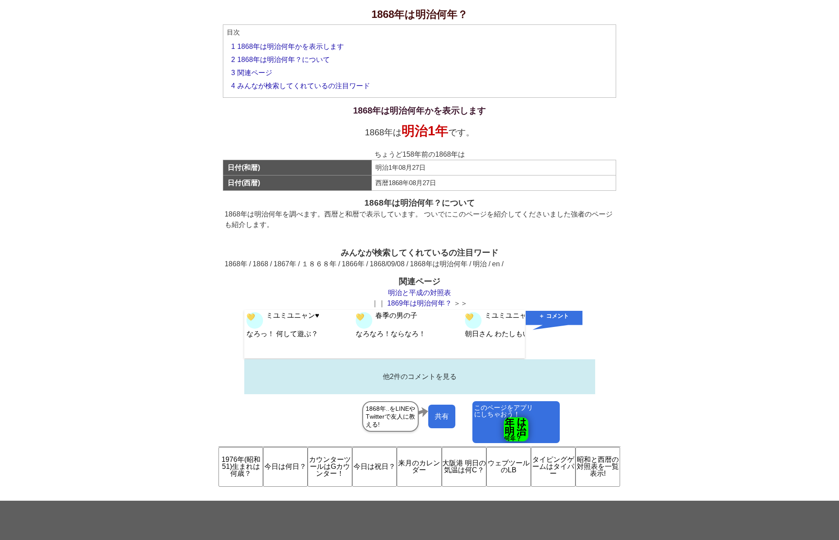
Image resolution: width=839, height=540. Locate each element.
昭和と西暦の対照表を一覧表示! (598, 466)
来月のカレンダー (419, 466)
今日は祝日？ (374, 466)
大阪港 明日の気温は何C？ (464, 466)
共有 (442, 416)
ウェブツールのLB (509, 466)
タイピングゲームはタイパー (553, 466)
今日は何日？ (285, 466)
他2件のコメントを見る (420, 376)
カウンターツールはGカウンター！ (330, 466)
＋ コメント (554, 316)
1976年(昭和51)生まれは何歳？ (241, 466)
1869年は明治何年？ (419, 303)
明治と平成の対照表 (419, 292)
